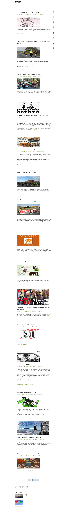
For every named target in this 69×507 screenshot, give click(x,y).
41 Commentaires (40, 439)
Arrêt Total (19, 200)
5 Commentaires (40, 14)
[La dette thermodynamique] (34, 356)
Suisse (35, 4)
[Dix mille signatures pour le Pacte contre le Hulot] (34, 428)
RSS (25, 487)
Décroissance (29, 14)
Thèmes (45, 4)
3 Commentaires (39, 76)
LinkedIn (20, 487)
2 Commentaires (39, 366)
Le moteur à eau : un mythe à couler (26, 149)
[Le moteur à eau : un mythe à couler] (34, 142)
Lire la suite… (22, 33)
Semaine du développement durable (26, 392)
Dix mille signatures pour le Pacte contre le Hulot (29, 437)
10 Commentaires (42, 455)
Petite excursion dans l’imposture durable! (28, 453)
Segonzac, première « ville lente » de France (28, 231)
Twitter (18, 487)
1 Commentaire (40, 174)
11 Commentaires (41, 151)
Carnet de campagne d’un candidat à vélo (28, 12)
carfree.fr (18, 1)
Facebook (16, 487)
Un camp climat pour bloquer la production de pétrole (30, 261)
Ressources (40, 4)
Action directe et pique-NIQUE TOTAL (27, 172)
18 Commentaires (42, 232)
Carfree (22, 4)
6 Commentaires (39, 394)
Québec (31, 4)
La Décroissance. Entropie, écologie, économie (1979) (26, 384)
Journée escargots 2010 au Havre (26, 324)
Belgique (26, 4)
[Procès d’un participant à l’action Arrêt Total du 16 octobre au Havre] (34, 107)
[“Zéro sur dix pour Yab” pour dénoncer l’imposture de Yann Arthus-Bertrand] (34, 297)
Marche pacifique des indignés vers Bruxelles (28, 74)
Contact (27, 487)
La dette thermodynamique (24, 364)
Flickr (23, 487)
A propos (49, 4)
